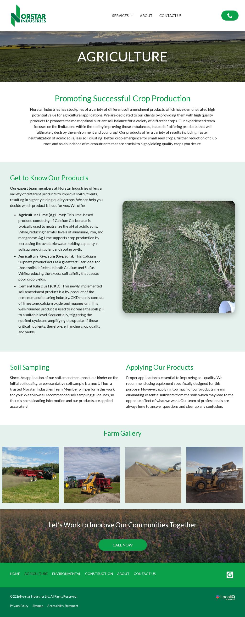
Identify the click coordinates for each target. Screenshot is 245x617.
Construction (99, 574)
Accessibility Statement (62, 606)
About (146, 15)
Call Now (123, 545)
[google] (230, 575)
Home (15, 574)
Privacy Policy (19, 606)
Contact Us (170, 15)
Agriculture (122, 56)
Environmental (66, 574)
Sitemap (38, 606)
